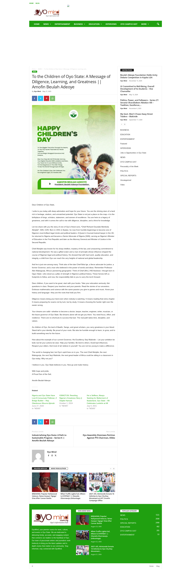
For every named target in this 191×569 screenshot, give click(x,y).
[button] (158, 24)
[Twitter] (40, 98)
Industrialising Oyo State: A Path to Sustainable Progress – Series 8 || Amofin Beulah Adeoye (49, 438)
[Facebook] (34, 98)
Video (122, 185)
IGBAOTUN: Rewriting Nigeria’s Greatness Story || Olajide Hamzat (70, 398)
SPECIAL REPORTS (128, 176)
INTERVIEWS (111, 24)
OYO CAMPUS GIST (128, 24)
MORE (144, 24)
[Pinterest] (46, 98)
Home (31, 3)
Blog (37, 3)
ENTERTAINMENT (62, 24)
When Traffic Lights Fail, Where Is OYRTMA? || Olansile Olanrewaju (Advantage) (73, 496)
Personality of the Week (129, 166)
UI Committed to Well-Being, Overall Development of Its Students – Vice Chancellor (137, 89)
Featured (123, 144)
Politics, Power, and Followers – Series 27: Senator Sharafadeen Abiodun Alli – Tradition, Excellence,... (139, 102)
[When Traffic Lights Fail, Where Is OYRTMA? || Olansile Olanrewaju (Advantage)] (74, 482)
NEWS (46, 24)
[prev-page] (110, 468)
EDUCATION (94, 24)
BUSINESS (78, 24)
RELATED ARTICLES (40, 468)
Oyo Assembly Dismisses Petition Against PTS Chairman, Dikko (99, 436)
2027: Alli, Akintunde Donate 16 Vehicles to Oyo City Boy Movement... (102, 548)
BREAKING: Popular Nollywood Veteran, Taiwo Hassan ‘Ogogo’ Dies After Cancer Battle (44, 496)
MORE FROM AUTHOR (58, 468)
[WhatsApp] (52, 98)
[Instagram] (52, 456)
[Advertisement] (95, 46)
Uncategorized (125, 180)
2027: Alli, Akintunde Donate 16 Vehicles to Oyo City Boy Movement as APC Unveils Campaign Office (101, 497)
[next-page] (114, 468)
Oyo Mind (37, 91)
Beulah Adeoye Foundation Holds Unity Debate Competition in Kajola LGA (138, 76)
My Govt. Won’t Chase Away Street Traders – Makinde (136, 115)
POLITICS (124, 171)
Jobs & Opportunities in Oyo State (133, 153)
